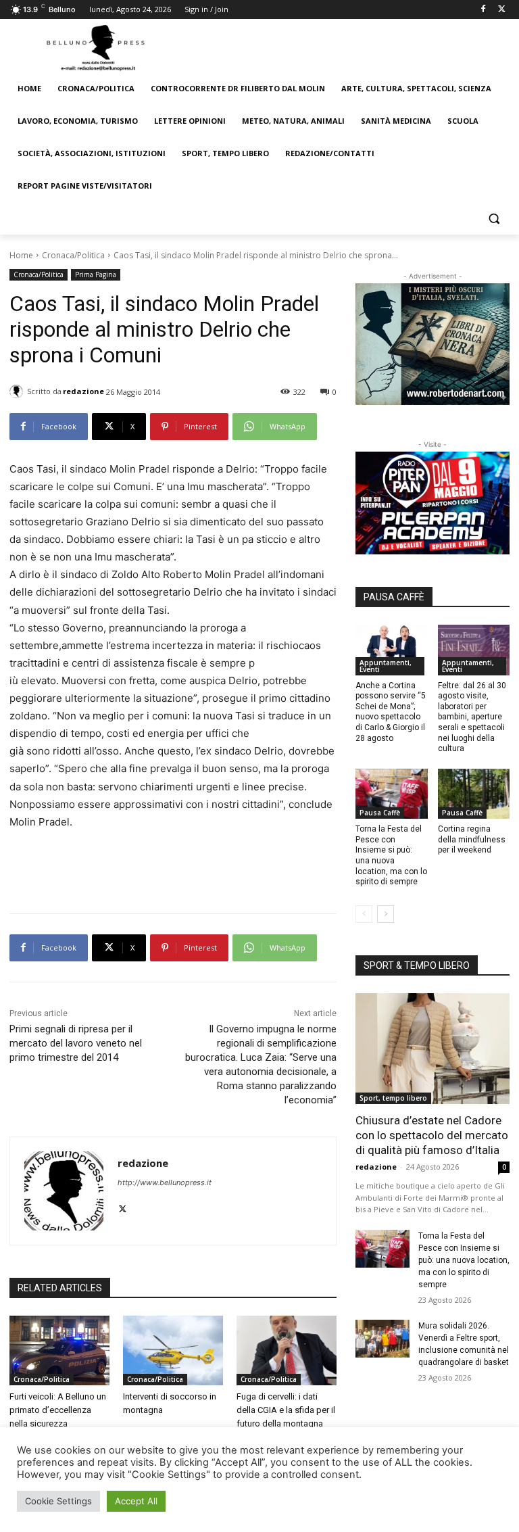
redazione (83, 391)
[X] (502, 10)
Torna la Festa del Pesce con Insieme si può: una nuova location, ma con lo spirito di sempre (391, 855)
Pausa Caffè (380, 812)
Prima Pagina (95, 274)
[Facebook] (483, 10)
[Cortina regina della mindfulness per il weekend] (474, 794)
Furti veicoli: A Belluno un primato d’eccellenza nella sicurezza (57, 1410)
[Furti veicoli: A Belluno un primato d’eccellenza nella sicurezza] (59, 1351)
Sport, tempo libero (393, 1098)
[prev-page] (363, 914)
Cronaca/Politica (73, 255)
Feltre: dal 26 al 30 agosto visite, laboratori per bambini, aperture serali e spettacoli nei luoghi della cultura (472, 717)
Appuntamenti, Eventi (386, 666)
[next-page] (385, 914)
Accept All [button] (136, 1500)
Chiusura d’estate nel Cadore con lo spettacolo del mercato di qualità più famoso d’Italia (431, 1135)
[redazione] (18, 391)
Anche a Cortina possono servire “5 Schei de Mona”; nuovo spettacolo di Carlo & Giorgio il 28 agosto (390, 712)
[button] (494, 219)
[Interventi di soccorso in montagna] (173, 1351)
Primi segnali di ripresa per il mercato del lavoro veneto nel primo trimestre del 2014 (75, 1043)
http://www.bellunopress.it (165, 1182)
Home (21, 255)
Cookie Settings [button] (58, 1500)
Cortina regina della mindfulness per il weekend (471, 839)
